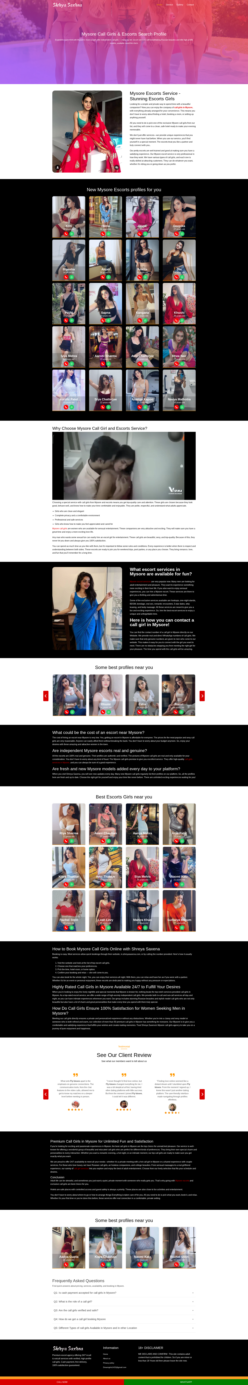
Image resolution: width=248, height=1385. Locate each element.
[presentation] (45, 696)
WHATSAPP (186, 1382)
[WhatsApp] (71, 233)
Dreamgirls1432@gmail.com (114, 1367)
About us (106, 1358)
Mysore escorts (182, 1181)
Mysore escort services (140, 581)
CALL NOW (62, 1382)
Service (169, 5)
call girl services (81, 1168)
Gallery (180, 5)
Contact (190, 5)
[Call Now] (66, 233)
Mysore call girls (59, 528)
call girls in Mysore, (183, 107)
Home (159, 4)
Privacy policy (108, 1363)
